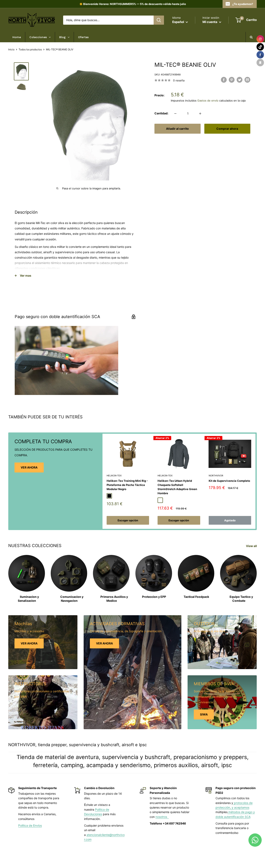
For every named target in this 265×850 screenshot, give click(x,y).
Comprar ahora (227, 129)
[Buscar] (159, 20)
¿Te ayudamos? (242, 4)
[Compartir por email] (247, 80)
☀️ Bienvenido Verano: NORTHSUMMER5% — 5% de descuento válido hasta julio (132, 4)
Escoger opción (128, 520)
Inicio (11, 49)
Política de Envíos (30, 825)
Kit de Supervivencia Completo (229, 481)
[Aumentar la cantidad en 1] (200, 113)
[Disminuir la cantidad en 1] (175, 113)
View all (252, 546)
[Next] (255, 481)
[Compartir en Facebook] (224, 80)
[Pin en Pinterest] (232, 80)
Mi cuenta (210, 22)
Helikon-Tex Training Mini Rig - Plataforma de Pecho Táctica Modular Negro (127, 485)
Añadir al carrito (177, 129)
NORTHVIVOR (216, 475)
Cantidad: (161, 113)
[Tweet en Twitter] (239, 80)
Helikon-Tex (114, 475)
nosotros (162, 817)
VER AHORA (29, 467)
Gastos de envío (207, 100)
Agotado (230, 520)
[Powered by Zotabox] (260, 62)
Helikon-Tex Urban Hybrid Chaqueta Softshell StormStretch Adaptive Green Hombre (177, 487)
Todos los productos (30, 49)
